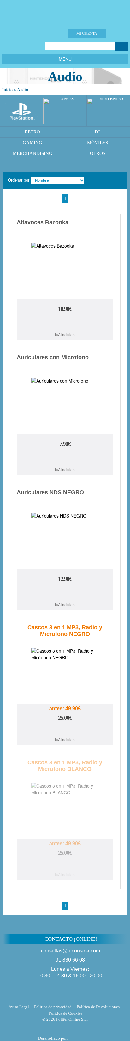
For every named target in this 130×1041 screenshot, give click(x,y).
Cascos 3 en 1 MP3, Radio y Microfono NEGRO (64, 630)
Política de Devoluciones (98, 1006)
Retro (32, 131)
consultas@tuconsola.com (70, 950)
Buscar (121, 46)
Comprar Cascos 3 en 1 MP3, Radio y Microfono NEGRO (65, 730)
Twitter (14, 46)
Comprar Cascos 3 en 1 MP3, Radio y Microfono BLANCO (65, 865)
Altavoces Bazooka (42, 222)
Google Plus (22, 46)
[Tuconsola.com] (65, 12)
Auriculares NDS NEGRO (50, 492)
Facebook (6, 46)
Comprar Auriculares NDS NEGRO (65, 593)
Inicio (7, 90)
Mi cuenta (86, 33)
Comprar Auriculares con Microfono (65, 458)
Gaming (32, 142)
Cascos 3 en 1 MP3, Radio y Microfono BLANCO (64, 765)
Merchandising (32, 153)
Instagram (30, 46)
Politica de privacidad (53, 1006)
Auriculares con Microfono (53, 357)
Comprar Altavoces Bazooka (65, 323)
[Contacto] (47, 33)
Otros (97, 153)
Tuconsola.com (65, 995)
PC (97, 131)
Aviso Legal (19, 1006)
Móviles (97, 142)
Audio (22, 90)
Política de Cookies (65, 1013)
